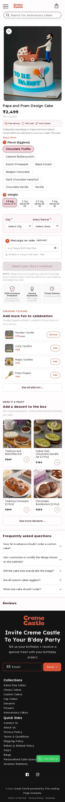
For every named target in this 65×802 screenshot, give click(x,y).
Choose (53, 334)
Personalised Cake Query (20, 759)
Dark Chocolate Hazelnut (22, 179)
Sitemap (50, 798)
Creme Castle (21, 788)
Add (55, 348)
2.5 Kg (39, 203)
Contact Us (11, 723)
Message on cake (23, 240)
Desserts (9, 703)
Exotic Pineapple (17, 164)
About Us (10, 727)
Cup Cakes (10, 699)
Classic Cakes (12, 689)
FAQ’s (7, 750)
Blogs (7, 754)
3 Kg (54, 203)
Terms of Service (17, 798)
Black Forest (43, 164)
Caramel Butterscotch (20, 156)
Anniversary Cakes (16, 712)
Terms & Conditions (16, 736)
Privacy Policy (13, 732)
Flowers (9, 708)
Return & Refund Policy (19, 745)
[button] (56, 6)
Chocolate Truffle (18, 149)
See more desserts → (32, 521)
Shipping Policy (13, 741)
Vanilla (39, 187)
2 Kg (25, 203)
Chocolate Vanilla (17, 187)
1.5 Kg (10, 202)
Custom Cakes (13, 694)
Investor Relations (16, 764)
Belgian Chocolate (18, 172)
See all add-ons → (33, 387)
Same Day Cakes (15, 685)
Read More (9, 137)
